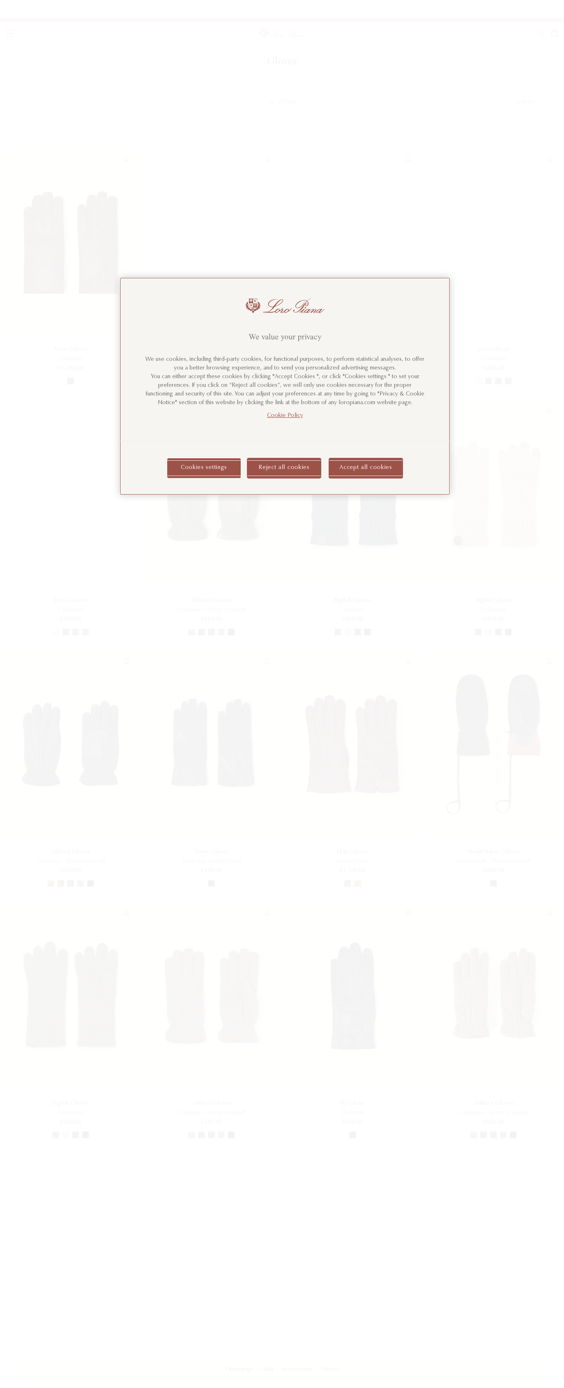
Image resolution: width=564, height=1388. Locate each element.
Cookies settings (204, 468)
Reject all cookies (284, 468)
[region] (285, 386)
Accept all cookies (365, 468)
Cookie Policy (285, 416)
